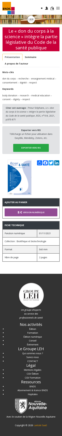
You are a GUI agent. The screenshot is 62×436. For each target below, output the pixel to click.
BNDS (32, 386)
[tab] (12, 57)
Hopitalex (33, 394)
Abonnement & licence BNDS (32, 390)
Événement (32, 344)
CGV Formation (33, 377)
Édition (32, 328)
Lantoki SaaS (40, 425)
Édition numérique (32, 336)
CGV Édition (33, 373)
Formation (32, 332)
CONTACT (32, 361)
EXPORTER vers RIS (31, 147)
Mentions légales (32, 369)
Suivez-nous (32, 357)
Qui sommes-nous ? (32, 353)
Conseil (32, 340)
